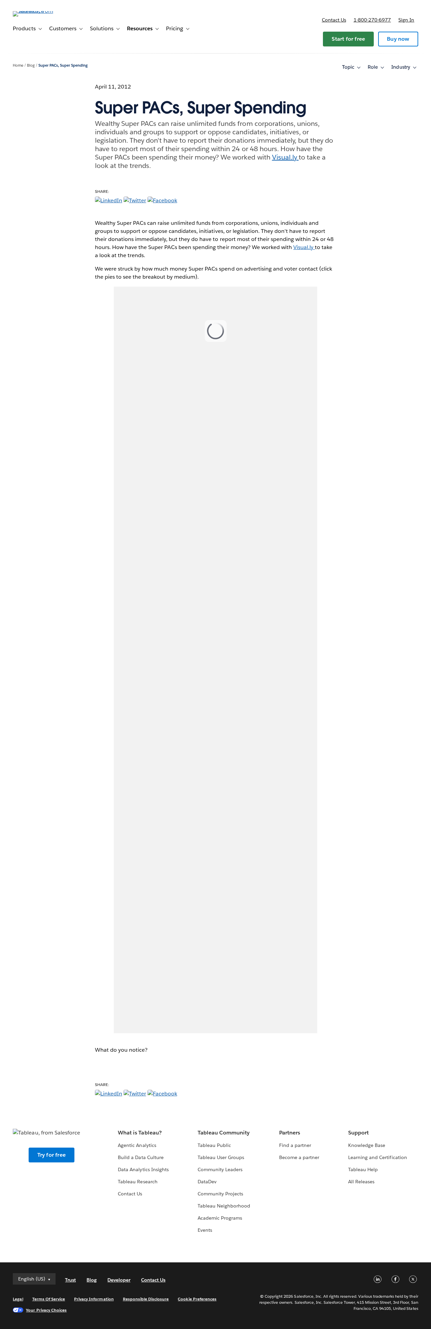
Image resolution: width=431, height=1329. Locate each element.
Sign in (406, 20)
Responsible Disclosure (146, 1299)
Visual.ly (285, 157)
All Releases (361, 1182)
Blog (31, 65)
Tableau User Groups (221, 1157)
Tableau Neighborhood (224, 1206)
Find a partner (295, 1145)
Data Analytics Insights (143, 1169)
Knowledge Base (366, 1145)
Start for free (348, 38)
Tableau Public (214, 1145)
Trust (70, 1280)
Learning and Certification (377, 1157)
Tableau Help (363, 1169)
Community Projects (220, 1194)
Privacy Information (94, 1299)
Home (18, 65)
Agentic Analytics (137, 1145)
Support (358, 1132)
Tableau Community (224, 1132)
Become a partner (299, 1157)
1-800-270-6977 (372, 20)
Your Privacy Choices (46, 1310)
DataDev (207, 1182)
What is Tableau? (139, 1132)
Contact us (334, 20)
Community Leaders (220, 1169)
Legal (18, 1299)
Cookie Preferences (197, 1299)
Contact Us (130, 1194)
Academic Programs (220, 1218)
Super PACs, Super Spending (63, 65)
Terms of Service (48, 1299)
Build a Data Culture (140, 1157)
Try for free (51, 1154)
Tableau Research (137, 1182)
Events (205, 1230)
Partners (289, 1132)
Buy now (398, 38)
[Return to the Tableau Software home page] (38, 10)
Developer (118, 1280)
